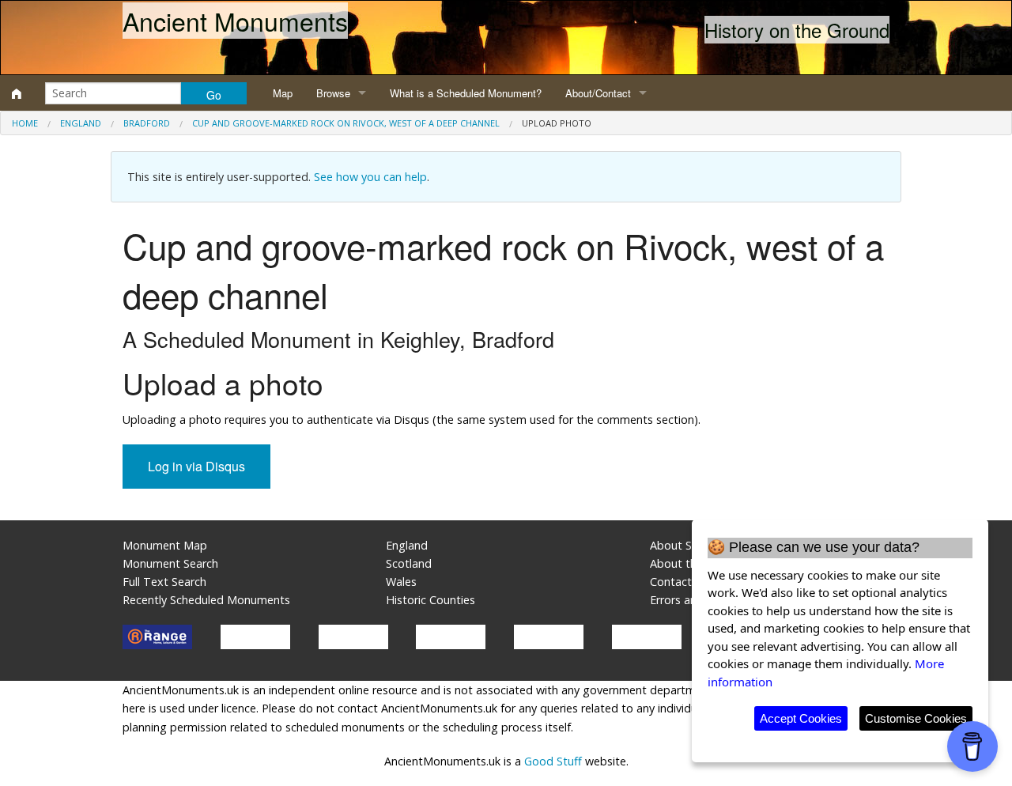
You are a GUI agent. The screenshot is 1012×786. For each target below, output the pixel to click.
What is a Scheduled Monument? (466, 92)
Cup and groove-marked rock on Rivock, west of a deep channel (346, 123)
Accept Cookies (801, 718)
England (80, 123)
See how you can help (370, 176)
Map (283, 92)
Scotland (409, 563)
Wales (401, 581)
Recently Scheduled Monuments (206, 599)
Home (25, 123)
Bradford (146, 123)
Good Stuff (553, 761)
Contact (671, 581)
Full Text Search (164, 581)
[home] (16, 93)
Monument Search (170, 563)
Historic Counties (430, 599)
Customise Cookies (916, 718)
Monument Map (165, 545)
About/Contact (598, 92)
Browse (333, 92)
